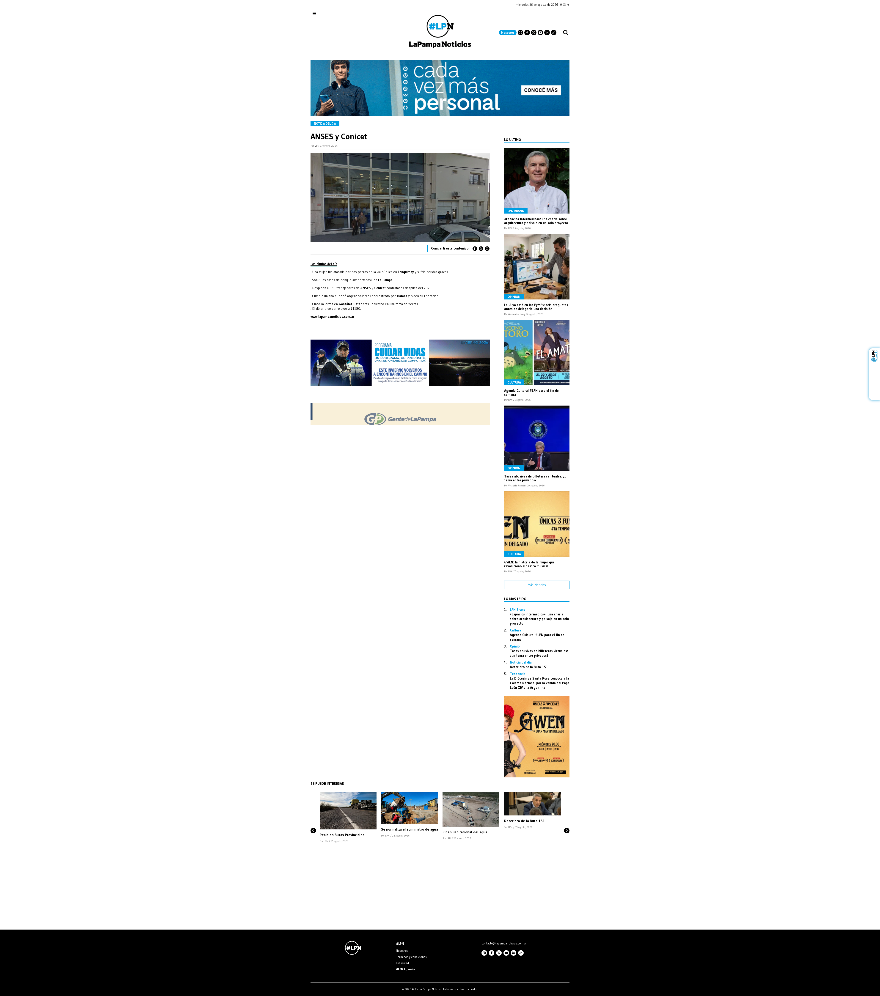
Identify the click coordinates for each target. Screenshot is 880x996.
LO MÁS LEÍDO (515, 598)
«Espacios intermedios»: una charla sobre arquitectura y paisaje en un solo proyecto (536, 221)
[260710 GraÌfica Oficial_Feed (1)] (536, 776)
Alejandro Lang (516, 314)
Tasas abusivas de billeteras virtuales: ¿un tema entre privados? (536, 478)
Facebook (527, 32)
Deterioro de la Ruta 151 (529, 667)
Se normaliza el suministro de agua (409, 829)
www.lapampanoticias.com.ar (332, 316)
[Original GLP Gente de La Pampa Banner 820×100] (400, 423)
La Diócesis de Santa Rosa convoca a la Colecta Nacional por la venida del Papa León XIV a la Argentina (539, 683)
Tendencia (517, 674)
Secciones (326, 13)
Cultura (514, 382)
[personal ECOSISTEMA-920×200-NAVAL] (440, 115)
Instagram (520, 32)
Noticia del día (325, 123)
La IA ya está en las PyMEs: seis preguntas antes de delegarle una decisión (536, 307)
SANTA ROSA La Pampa (540, 16)
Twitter (533, 32)
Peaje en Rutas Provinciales (342, 834)
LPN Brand (516, 211)
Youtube (540, 32)
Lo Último (512, 139)
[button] (313, 823)
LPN (317, 145)
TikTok (553, 32)
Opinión (514, 297)
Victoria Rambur (517, 485)
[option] (348, 818)
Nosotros (508, 32)
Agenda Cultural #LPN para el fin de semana (531, 392)
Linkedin (547, 32)
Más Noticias (537, 585)
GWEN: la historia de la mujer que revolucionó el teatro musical (529, 564)
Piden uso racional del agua (465, 832)
